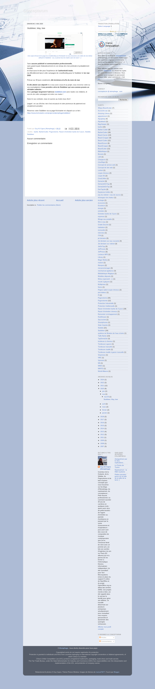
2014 (102, 428)
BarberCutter (43, 132)
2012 (102, 434)
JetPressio (101, 249)
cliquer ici (107, 71)
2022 (102, 382)
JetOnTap (101, 246)
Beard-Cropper (103, 138)
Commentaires (106, 641)
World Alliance (103, 371)
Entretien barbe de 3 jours (107, 214)
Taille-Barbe (102, 336)
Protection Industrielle (105, 303)
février (104, 410)
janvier (104, 413)
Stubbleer (30, 134)
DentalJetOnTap (104, 187)
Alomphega (63, 648)
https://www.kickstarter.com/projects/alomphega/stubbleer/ (48, 113)
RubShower (102, 317)
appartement (102, 116)
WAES (100, 366)
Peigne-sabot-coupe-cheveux (108, 290)
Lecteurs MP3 (103, 254)
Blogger (116, 672)
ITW (99, 235)
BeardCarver (102, 143)
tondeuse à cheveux (105, 341)
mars (104, 407)
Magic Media (102, 260)
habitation (101, 227)
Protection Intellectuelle (106, 306)
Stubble (88, 132)
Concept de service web (106, 165)
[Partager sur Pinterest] (78, 129)
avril (104, 404)
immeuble (101, 230)
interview (101, 233)
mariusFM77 (100, 672)
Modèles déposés (104, 276)
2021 (102, 386)
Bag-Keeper (102, 124)
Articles (103, 637)
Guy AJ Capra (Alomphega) (105, 468)
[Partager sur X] (74, 129)
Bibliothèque (102, 151)
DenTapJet (102, 189)
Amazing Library (104, 113)
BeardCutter (102, 149)
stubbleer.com (60, 92)
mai (103, 394)
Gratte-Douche (103, 225)
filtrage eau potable (105, 219)
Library (100, 257)
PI (98, 295)
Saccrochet (102, 320)
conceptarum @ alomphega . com (110, 91)
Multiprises (102, 284)
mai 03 (106, 397)
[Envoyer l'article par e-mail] (65, 128)
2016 (102, 422)
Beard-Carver (103, 135)
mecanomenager (104, 268)
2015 (102, 425)
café (99, 157)
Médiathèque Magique (106, 273)
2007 (102, 446)
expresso (101, 216)
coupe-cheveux (103, 173)
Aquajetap (101, 119)
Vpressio (101, 360)
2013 (102, 431)
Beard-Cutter (102, 140)
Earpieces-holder (104, 192)
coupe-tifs (101, 176)
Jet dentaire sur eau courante (108, 241)
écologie (101, 200)
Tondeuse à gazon (104, 344)
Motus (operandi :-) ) (105, 279)
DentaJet (101, 181)
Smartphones (103, 322)
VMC (99, 358)
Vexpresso (101, 355)
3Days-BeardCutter (105, 108)
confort (100, 170)
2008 (102, 443)
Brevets (100, 154)
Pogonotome (53, 132)
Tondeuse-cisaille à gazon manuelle (111, 352)
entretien (101, 211)
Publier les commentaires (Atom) (49, 205)
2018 (102, 416)
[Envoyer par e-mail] (70, 129)
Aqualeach (102, 121)
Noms (100, 287)
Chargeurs (102, 159)
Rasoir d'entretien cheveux (107, 311)
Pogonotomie (102, 300)
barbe (36, 132)
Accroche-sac (103, 111)
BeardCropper (103, 146)
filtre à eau (102, 222)
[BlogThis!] (72, 129)
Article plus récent (35, 200)
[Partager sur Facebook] (76, 129)
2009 (102, 440)
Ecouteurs (101, 205)
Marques (101, 265)
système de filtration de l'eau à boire (111, 333)
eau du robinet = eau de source (109, 195)
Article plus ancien (84, 200)
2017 (102, 419)
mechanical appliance (105, 271)
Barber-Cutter (103, 129)
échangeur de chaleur (106, 197)
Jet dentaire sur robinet (106, 244)
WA (99, 363)
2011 (102, 437)
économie (101, 203)
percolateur (102, 292)
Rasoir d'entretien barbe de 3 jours (71, 132)
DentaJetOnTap (103, 184)
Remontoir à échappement (107, 314)
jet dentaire (102, 238)
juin (103, 391)
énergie (100, 208)
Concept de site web (105, 167)
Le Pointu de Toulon (119, 466)
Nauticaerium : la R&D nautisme (121, 471)
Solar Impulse (103, 325)
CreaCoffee (102, 178)
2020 (102, 388)
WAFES (100, 368)
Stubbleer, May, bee (111, 399)
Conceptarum (35, 10)
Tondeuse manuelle (105, 347)
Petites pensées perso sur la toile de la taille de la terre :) (121, 477)
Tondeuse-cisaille (104, 349)
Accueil (59, 200)
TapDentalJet (102, 338)
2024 (102, 379)
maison (100, 262)
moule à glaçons (104, 282)
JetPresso (101, 252)
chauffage (101, 162)
